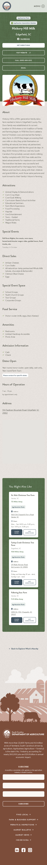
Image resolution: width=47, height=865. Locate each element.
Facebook (25, 39)
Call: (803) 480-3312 (23, 60)
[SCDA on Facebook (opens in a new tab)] (23, 850)
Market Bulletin (22, 830)
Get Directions (23, 45)
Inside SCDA (22, 840)
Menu (37, 6)
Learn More (16, 532)
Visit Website (21, 53)
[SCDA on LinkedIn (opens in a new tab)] (17, 850)
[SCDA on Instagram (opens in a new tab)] (30, 850)
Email (23, 68)
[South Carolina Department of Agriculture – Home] (6, 6)
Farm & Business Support (22, 819)
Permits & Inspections (22, 824)
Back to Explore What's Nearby (24, 648)
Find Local (22, 814)
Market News (22, 835)
